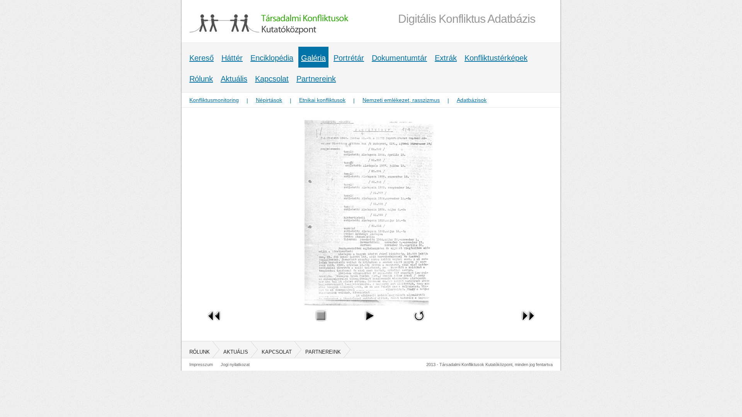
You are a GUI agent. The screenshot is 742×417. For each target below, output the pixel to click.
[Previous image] (214, 323)
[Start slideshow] (369, 323)
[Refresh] (419, 323)
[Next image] (528, 323)
